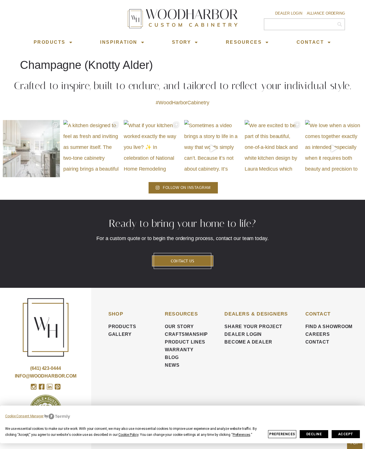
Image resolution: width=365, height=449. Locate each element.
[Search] (339, 24)
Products (50, 42)
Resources (244, 42)
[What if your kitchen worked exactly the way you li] (152, 148)
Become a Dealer (248, 342)
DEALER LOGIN (242, 334)
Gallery (120, 334)
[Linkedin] (49, 387)
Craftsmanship (186, 334)
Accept (345, 434)
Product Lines (185, 342)
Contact (310, 42)
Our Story (179, 326)
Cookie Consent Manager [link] (24, 416)
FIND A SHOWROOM (329, 326)
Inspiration (118, 42)
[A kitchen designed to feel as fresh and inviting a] (91, 148)
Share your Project (253, 326)
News (172, 365)
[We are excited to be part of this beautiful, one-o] (273, 148)
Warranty (179, 349)
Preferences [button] (241, 435)
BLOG (172, 357)
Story (181, 42)
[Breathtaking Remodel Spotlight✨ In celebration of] (31, 148)
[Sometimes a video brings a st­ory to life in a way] (212, 148)
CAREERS (317, 334)
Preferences (282, 434)
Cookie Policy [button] (128, 435)
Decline (314, 434)
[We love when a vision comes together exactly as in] (333, 148)
